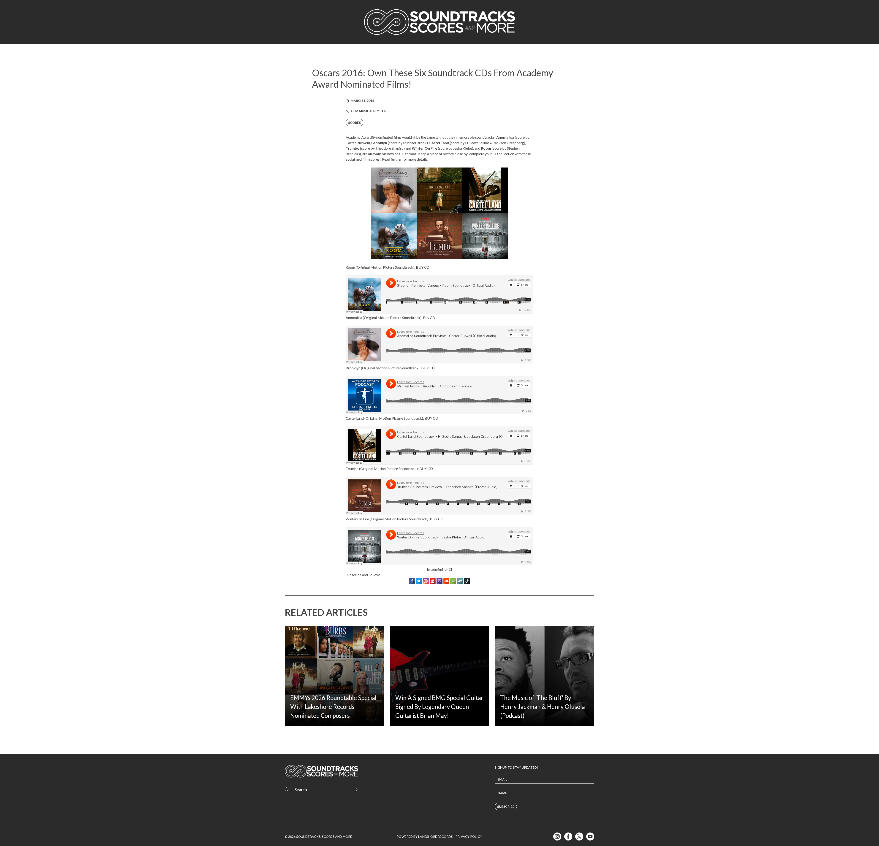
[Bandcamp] (460, 581)
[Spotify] (453, 581)
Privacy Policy (469, 836)
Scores (354, 122)
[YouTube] (432, 581)
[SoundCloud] (446, 581)
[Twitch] (439, 581)
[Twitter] (419, 581)
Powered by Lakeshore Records (425, 836)
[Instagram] (426, 581)
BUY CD (422, 267)
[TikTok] (467, 581)
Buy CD (429, 317)
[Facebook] (412, 581)
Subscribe (505, 806)
